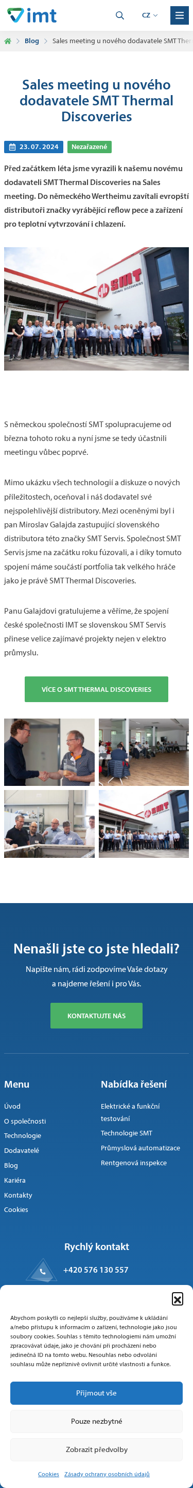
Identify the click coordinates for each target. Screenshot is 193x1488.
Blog (32, 40)
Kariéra (15, 1180)
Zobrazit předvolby (97, 1449)
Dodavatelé (21, 1150)
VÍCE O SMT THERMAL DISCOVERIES (96, 689)
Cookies (48, 1474)
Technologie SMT (126, 1133)
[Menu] (179, 15)
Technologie (22, 1135)
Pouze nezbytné (96, 1421)
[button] (177, 1298)
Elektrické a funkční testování (130, 1112)
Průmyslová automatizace (140, 1148)
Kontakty (18, 1195)
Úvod (12, 1106)
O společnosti (25, 1121)
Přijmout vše (96, 1393)
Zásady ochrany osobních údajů (107, 1474)
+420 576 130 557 (96, 1269)
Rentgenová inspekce (134, 1163)
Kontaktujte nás (96, 1015)
